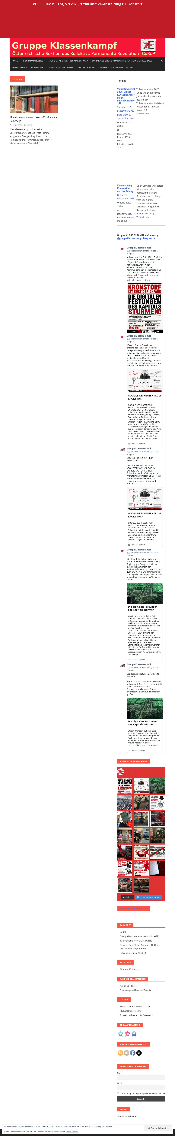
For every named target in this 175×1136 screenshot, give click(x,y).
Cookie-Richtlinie (72, 1131)
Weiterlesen (142, 113)
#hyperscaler (143, 275)
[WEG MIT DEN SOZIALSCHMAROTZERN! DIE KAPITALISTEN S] (157, 852)
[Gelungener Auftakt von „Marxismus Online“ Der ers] (157, 868)
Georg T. (30, 125)
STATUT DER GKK (86, 67)
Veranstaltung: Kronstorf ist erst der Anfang (125, 188)
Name (120, 1073)
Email (119, 1083)
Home (15, 60)
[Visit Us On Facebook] (134, 1033)
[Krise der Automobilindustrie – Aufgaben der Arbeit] (124, 802)
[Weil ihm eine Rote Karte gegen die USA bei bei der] (141, 819)
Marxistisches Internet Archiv (135, 1006)
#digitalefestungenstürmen (139, 280)
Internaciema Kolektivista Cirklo (136, 940)
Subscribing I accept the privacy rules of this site (142, 1093)
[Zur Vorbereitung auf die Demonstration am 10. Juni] (141, 852)
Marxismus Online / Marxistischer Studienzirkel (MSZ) (122, 60)
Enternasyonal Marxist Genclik (135, 990)
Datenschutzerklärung (60, 67)
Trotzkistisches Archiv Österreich (136, 1015)
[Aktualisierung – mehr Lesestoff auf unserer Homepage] (34, 99)
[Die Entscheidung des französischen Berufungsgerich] (141, 802)
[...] (38, 143)
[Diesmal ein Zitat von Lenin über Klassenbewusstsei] (124, 885)
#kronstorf (132, 275)
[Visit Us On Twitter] (120, 1033)
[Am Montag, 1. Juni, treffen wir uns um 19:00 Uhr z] (141, 885)
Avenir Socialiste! (128, 985)
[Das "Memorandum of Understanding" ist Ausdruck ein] (124, 835)
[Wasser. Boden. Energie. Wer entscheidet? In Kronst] (141, 786)
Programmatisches (32, 60)
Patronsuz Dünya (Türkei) (133, 952)
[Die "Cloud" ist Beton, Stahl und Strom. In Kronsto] (157, 786)
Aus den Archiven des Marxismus (67, 60)
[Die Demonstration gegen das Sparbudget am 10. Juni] (124, 852)
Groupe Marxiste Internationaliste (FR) (139, 936)
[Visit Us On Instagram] (127, 1033)
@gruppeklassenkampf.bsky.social (136, 238)
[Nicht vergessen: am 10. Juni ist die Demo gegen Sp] (124, 868)
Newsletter (18, 67)
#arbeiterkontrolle (135, 277)
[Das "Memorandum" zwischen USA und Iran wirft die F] (157, 835)
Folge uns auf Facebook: (133, 908)
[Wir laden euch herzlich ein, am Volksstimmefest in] (124, 786)
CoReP (123, 931)
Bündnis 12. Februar (130, 969)
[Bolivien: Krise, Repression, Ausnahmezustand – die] (141, 835)
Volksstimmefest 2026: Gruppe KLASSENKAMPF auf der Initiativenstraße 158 (126, 96)
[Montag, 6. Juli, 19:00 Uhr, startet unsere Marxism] (157, 819)
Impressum (37, 67)
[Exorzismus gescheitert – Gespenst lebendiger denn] (124, 819)
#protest (154, 275)
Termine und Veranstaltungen (116, 67)
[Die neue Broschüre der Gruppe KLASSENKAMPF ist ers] (157, 802)
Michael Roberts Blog (131, 1010)
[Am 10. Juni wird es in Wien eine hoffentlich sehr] (141, 868)
